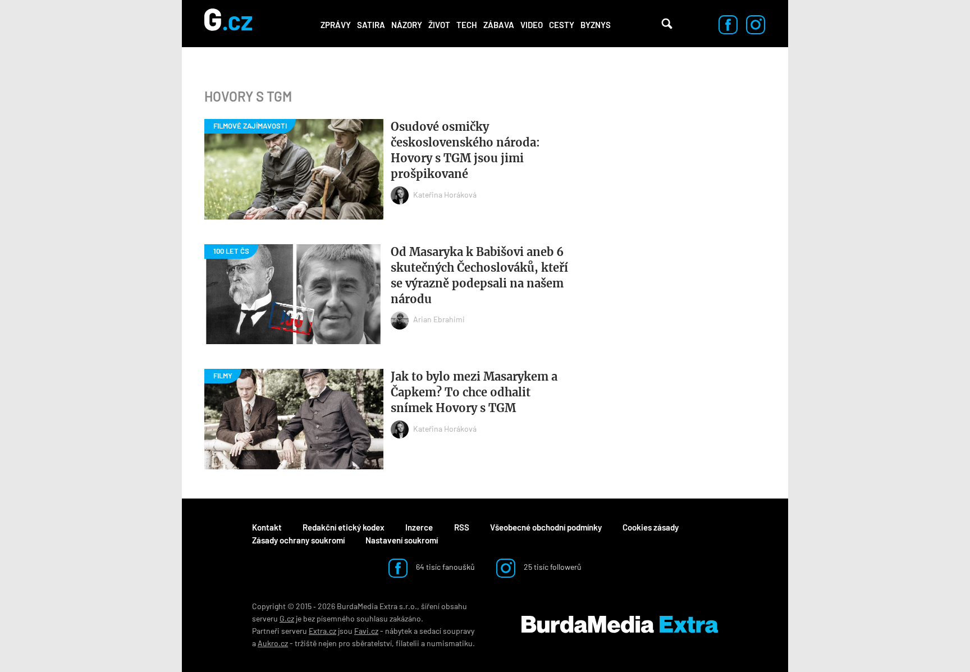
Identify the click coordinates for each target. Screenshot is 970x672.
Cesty (561, 25)
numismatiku (450, 643)
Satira (371, 25)
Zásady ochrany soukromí (298, 540)
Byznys (595, 25)
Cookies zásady (651, 527)
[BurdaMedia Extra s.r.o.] (619, 625)
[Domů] (228, 23)
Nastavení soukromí (401, 540)
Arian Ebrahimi (439, 319)
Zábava (498, 25)
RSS (461, 527)
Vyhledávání (666, 23)
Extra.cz (322, 631)
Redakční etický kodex (344, 527)
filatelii (407, 643)
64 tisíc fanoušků (444, 567)
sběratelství (372, 643)
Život (439, 25)
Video (531, 25)
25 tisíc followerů (552, 567)
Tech (466, 25)
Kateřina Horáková (445, 194)
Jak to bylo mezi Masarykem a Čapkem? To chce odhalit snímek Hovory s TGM (474, 392)
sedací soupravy (446, 631)
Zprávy (336, 25)
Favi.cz (366, 631)
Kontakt (267, 527)
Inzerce (419, 527)
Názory (406, 25)
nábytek (398, 631)
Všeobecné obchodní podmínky (546, 527)
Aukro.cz (273, 643)
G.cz (287, 618)
